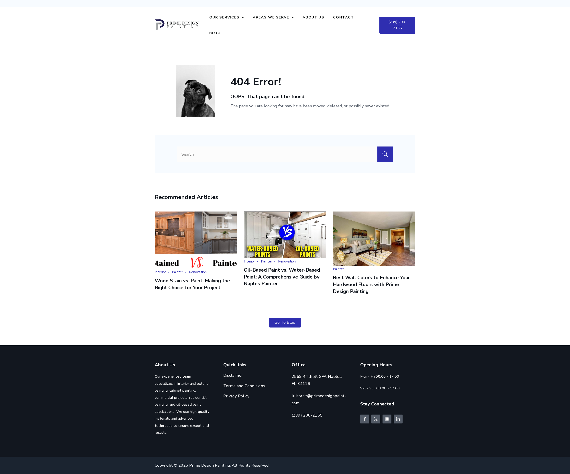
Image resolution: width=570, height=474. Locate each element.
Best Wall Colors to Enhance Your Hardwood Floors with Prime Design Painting (371, 284)
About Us (313, 17)
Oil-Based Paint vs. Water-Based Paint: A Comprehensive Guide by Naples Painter (282, 277)
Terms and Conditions (244, 386)
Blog (214, 33)
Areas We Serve (271, 17)
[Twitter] (375, 419)
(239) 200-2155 (397, 25)
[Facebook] (364, 419)
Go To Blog (285, 322)
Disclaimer (233, 375)
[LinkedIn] (398, 419)
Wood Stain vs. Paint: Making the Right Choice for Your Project (192, 284)
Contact (343, 17)
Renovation (198, 272)
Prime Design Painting (209, 465)
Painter (177, 272)
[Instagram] (387, 419)
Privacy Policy (236, 396)
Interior (160, 272)
